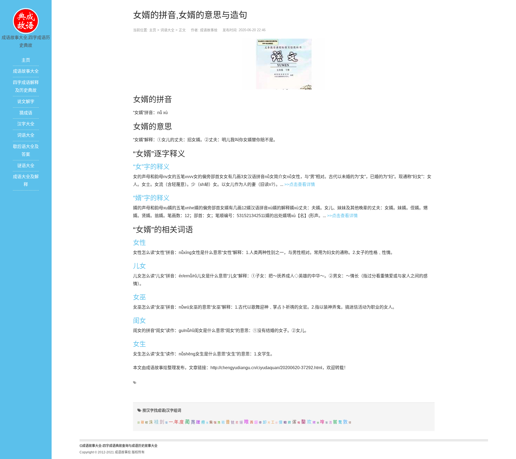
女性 (139, 242)
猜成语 (25, 113)
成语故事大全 (26, 71)
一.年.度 (176, 422)
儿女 (139, 266)
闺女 (139, 320)
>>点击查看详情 (299, 184)
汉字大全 (25, 124)
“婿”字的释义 (151, 198)
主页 (26, 60)
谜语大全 (25, 165)
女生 (139, 344)
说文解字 (25, 101)
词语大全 (25, 135)
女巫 (139, 297)
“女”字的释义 (151, 166)
